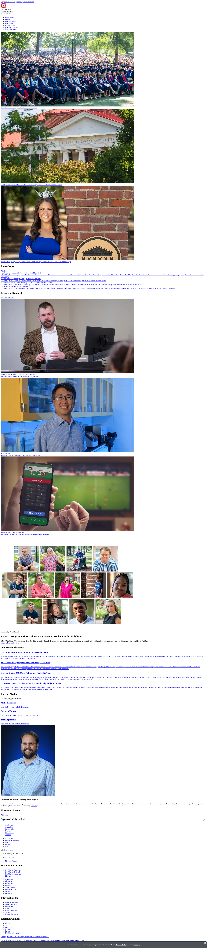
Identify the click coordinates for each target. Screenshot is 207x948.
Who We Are (9, 833)
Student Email (10, 887)
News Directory (10, 29)
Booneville (9, 927)
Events (7, 844)
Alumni (7, 908)
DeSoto (7, 923)
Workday (8, 885)
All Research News (7, 298)
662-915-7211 (10, 857)
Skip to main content (27, 2)
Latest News (9, 17)
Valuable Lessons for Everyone (11, 643)
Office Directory (10, 838)
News (7, 842)
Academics (9, 825)
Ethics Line (80, 940)
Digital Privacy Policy (8, 940)
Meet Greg (34, 806)
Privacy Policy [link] (121, 945)
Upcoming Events (11, 27)
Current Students (11, 904)
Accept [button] (137, 945)
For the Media (10, 25)
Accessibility (71, 940)
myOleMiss (9, 880)
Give (7, 846)
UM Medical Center (12, 933)
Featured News (10, 21)
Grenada (8, 929)
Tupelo (7, 925)
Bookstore (8, 893)
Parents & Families (11, 910)
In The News (9, 23)
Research (8, 19)
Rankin (7, 931)
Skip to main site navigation (10, 2)
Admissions (9, 827)
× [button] (205, 943)
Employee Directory (12, 840)
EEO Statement (61, 940)
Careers (7, 891)
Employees (9, 906)
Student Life (9, 829)
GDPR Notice (51, 940)
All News (4, 271)
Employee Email (10, 889)
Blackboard (9, 883)
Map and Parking (11, 861)
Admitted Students (11, 902)
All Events (4, 815)
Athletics (8, 835)
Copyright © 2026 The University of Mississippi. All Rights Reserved (25, 937)
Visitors (7, 912)
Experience (9, 881)
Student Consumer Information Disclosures (31, 940)
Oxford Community (12, 914)
